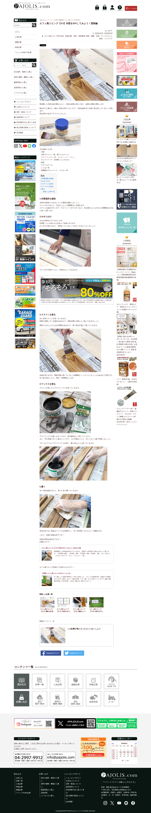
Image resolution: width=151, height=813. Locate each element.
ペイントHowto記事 (23, 793)
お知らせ (19, 778)
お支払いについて (23, 107)
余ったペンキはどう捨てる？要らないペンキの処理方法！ (126, 179)
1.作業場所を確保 (47, 178)
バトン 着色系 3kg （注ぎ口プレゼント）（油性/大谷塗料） (127, 381)
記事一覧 (19, 781)
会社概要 (19, 133)
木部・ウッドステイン (104, 36)
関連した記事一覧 (49, 191)
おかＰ (109, 31)
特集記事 (18, 47)
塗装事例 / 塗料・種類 (86, 36)
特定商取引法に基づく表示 (26, 122)
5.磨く (43, 189)
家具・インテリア (105, 38)
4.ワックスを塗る (47, 186)
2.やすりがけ (45, 181)
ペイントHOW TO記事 (23, 52)
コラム (17, 32)
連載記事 (18, 42)
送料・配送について (23, 112)
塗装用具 (44, 793)
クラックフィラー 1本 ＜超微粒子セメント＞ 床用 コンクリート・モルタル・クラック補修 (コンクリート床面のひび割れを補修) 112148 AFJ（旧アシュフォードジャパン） (127, 416)
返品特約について (23, 117)
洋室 (75, 36)
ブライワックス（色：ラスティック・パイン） (58, 157)
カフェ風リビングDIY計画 (54, 36)
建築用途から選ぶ (47, 790)
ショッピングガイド (23, 102)
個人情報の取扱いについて (26, 127)
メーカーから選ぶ (47, 796)
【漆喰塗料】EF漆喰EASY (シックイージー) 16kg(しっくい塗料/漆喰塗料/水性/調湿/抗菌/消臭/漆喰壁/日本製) (127, 275)
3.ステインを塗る (47, 184)
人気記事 (18, 37)
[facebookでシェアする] (51, 654)
